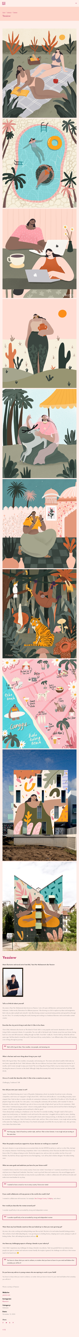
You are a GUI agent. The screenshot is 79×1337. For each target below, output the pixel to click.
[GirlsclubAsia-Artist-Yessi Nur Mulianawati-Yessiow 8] (39, 433)
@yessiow (6, 1301)
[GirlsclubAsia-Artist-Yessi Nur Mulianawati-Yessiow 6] (39, 703)
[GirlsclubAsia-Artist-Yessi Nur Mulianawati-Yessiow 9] (39, 906)
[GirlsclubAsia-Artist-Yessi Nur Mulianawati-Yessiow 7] (39, 163)
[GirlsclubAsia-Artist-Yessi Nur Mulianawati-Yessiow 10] (39, 343)
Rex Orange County (41, 1198)
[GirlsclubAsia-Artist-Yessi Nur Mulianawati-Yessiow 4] (39, 73)
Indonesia (9, 12)
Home (4, 12)
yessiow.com (6, 1295)
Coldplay (50, 1198)
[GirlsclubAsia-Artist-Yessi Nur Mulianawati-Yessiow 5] (39, 253)
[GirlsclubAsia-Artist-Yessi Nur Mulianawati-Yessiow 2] (39, 523)
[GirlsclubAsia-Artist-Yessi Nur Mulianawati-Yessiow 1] (39, 613)
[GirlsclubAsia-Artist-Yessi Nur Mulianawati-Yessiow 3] (39, 805)
